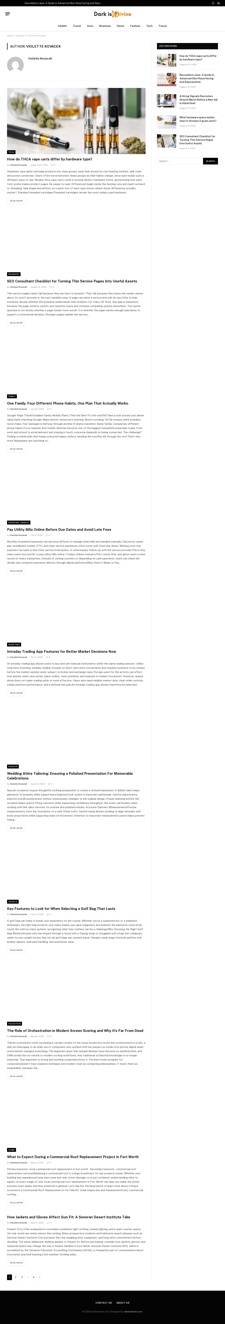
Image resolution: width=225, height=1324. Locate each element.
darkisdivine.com (133, 1311)
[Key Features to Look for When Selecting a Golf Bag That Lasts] (76, 870)
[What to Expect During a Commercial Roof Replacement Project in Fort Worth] (76, 1119)
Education (14, 1024)
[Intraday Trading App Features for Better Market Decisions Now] (76, 613)
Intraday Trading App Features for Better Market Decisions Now (61, 651)
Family (11, 396)
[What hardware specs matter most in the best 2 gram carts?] (166, 122)
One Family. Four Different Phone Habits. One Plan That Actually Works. (68, 403)
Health (62, 25)
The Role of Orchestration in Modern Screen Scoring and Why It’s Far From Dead (75, 1031)
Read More (16, 201)
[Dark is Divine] (112, 13)
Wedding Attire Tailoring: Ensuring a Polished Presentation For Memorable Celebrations (70, 775)
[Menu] (7, 14)
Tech (149, 25)
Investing (14, 644)
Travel (77, 25)
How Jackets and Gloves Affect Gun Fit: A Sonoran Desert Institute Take (68, 1217)
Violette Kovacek (40, 58)
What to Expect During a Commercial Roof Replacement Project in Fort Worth (73, 1157)
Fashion (135, 25)
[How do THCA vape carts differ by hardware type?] (76, 121)
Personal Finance (18, 522)
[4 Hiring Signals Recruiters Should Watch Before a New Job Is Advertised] (166, 100)
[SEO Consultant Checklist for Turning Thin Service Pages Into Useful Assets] (76, 243)
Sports (12, 902)
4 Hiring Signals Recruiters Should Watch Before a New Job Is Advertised (198, 100)
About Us (122, 1303)
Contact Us (103, 1303)
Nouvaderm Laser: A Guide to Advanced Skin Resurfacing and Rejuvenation (64, 3)
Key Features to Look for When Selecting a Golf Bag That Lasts (61, 909)
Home (120, 25)
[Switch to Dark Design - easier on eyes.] (213, 3)
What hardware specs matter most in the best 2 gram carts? (197, 119)
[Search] (218, 3)
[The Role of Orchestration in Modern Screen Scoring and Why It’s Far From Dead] (76, 992)
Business (105, 25)
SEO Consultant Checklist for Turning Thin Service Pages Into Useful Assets (72, 281)
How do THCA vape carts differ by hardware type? (49, 159)
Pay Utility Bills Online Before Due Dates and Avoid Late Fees (59, 529)
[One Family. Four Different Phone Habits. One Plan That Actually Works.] (76, 365)
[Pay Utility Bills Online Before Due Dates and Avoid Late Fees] (76, 491)
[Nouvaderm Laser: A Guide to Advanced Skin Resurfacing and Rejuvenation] (166, 79)
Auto (90, 25)
